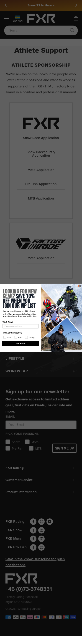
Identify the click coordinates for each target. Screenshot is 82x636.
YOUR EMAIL (8, 322)
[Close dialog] (79, 286)
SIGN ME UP (21, 343)
